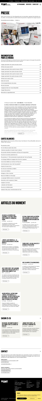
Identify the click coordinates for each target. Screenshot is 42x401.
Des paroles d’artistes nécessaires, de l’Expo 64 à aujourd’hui (14, 152)
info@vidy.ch (17, 388)
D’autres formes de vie (6, 166)
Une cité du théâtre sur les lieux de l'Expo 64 (11, 161)
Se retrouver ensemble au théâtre (8, 168)
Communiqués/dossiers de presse (8, 83)
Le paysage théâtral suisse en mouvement (10, 177)
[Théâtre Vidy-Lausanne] (6, 4)
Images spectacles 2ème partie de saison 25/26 (12, 69)
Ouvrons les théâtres (5, 171)
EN (40, 1)
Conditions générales (4, 398)
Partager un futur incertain (7, 173)
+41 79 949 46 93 (5, 372)
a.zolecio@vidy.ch (5, 361)
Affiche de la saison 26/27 (7, 66)
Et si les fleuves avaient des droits (8, 147)
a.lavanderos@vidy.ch (6, 369)
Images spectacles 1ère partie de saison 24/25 (11, 76)
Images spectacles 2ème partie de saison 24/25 (12, 73)
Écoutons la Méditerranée (7, 187)
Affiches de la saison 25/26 (7, 78)
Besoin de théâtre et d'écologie (8, 175)
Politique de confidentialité (13, 398)
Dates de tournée (5, 80)
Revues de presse (5, 85)
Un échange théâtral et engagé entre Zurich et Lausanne (14, 159)
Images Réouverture (5, 90)
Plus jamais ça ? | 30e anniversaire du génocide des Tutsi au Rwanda (16, 157)
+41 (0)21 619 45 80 (5, 364)
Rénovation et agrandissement (8, 92)
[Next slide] (40, 329)
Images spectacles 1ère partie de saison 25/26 (11, 71)
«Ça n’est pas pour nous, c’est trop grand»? (10, 164)
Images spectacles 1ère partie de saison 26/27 (11, 64)
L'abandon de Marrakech (6, 184)
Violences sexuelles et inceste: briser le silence (11, 150)
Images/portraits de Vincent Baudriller (9, 87)
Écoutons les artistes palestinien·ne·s (9, 154)
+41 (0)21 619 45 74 (5, 371)
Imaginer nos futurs (5, 182)
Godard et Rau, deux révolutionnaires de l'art (11, 189)
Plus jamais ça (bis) (5, 145)
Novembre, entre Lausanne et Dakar (9, 180)
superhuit (5, 399)
